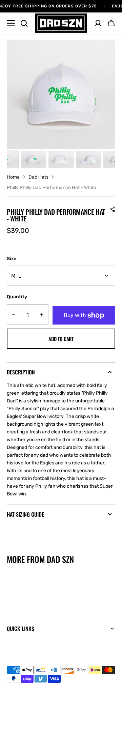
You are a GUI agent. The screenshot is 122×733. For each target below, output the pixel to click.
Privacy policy (21, 698)
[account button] (98, 23)
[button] (111, 23)
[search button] (24, 23)
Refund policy (21, 689)
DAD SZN (41, 719)
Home (13, 177)
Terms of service (24, 708)
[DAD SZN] (61, 23)
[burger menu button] (11, 23)
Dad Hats (38, 177)
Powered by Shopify (80, 719)
